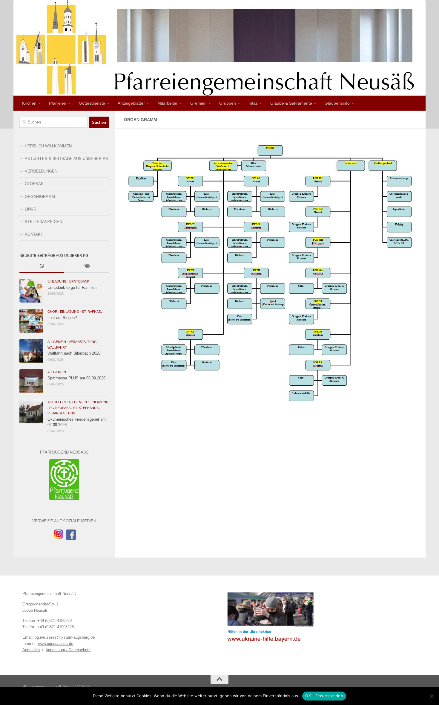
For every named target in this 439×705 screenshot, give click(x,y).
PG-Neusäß (59, 408)
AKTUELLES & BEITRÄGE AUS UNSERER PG (66, 158)
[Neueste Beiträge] (41, 267)
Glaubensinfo (337, 103)
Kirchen (29, 103)
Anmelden (31, 650)
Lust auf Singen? (62, 317)
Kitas (253, 103)
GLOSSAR (34, 183)
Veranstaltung (83, 342)
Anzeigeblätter (131, 103)
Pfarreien (57, 103)
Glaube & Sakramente (291, 103)
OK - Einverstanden (324, 695)
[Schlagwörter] (86, 267)
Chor (52, 311)
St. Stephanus (86, 408)
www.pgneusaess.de (55, 643)
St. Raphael (92, 311)
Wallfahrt (57, 347)
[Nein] (432, 696)
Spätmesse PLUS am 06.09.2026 (76, 378)
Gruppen (227, 103)
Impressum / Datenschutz (68, 650)
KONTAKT (34, 234)
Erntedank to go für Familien (71, 287)
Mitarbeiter (167, 103)
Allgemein (56, 342)
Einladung (57, 281)
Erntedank (79, 281)
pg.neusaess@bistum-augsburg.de (65, 637)
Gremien (198, 103)
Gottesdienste (92, 103)
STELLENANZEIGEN (43, 221)
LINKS (30, 209)
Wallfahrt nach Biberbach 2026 (73, 353)
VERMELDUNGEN (41, 171)
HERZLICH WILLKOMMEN (48, 146)
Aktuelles (56, 402)
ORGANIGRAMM (40, 196)
